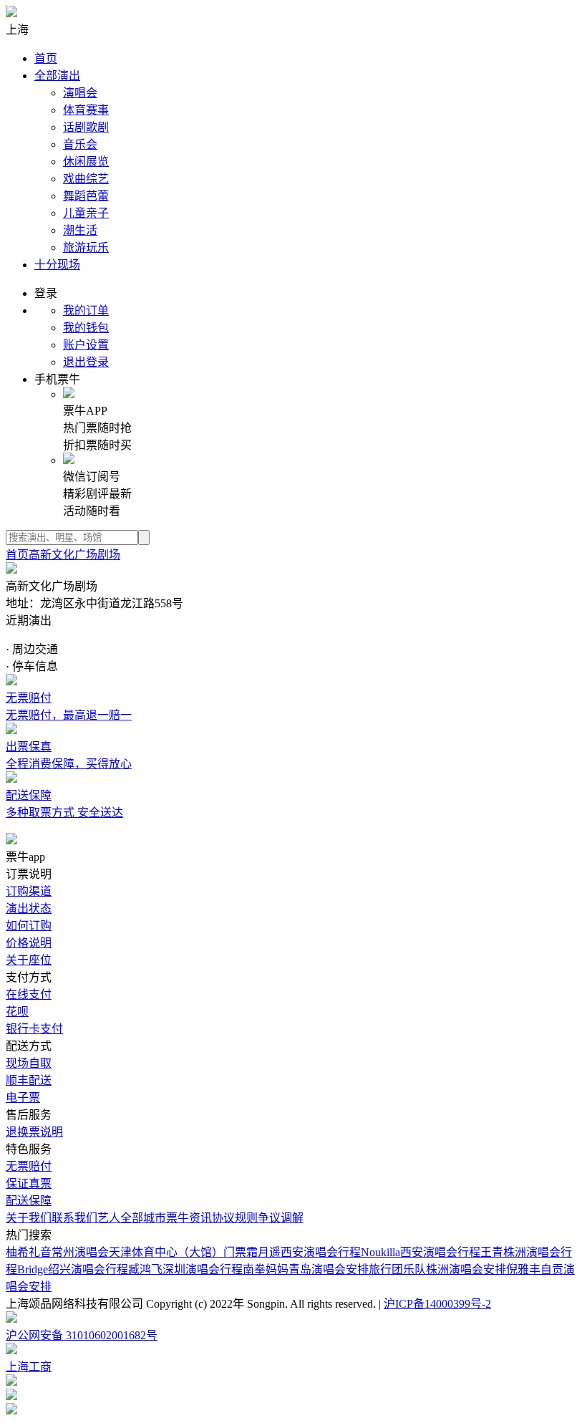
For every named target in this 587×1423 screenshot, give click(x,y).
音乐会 (80, 144)
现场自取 (29, 1063)
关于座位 (29, 960)
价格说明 (29, 943)
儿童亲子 (86, 213)
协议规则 (235, 1218)
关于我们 (29, 1218)
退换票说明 (34, 1132)
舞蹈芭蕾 (86, 196)
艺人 (108, 1218)
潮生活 (80, 230)
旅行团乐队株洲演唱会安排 (437, 1269)
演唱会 (80, 93)
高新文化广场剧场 (74, 555)
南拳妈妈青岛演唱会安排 (306, 1269)
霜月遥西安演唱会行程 (303, 1252)
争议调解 (281, 1218)
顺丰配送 (29, 1080)
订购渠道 (29, 891)
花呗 (17, 1011)
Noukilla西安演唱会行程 (420, 1252)
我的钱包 (86, 328)
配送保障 (29, 1201)
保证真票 (29, 1183)
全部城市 (143, 1218)
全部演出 (57, 75)
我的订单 (86, 310)
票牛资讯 (189, 1218)
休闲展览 (86, 161)
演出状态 (29, 908)
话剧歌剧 (86, 127)
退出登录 (86, 362)
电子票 (23, 1097)
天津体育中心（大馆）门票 (177, 1252)
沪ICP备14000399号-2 (437, 1304)
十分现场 (57, 265)
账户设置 (86, 345)
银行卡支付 (34, 1029)
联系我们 (74, 1218)
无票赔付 (29, 1166)
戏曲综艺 (86, 179)
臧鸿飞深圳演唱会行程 (185, 1269)
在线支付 (29, 994)
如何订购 (29, 926)
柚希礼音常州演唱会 (57, 1252)
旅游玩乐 (86, 247)
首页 (45, 58)
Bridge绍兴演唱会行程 (72, 1269)
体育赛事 (86, 110)
